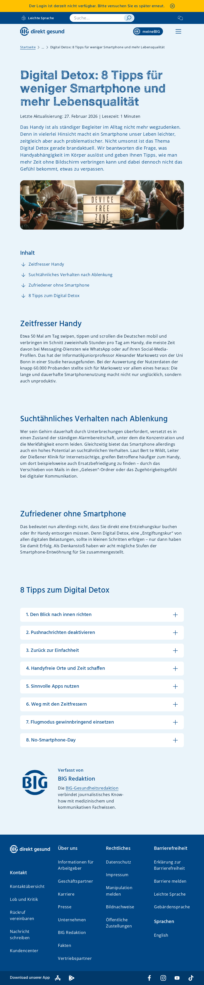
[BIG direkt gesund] (42, 31)
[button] (30, 873)
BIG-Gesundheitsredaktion (92, 788)
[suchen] (129, 17)
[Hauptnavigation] (178, 31)
